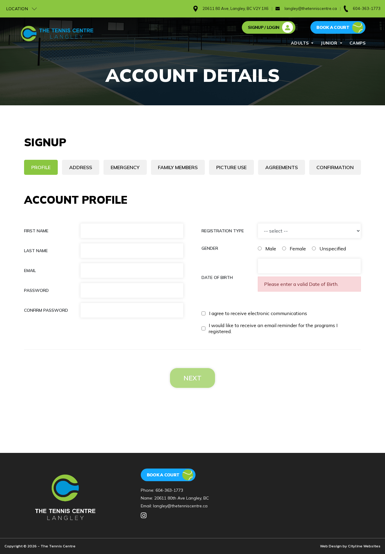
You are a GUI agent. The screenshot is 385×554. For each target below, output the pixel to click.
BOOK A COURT (332, 27)
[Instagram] (143, 515)
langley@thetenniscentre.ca (311, 8)
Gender (210, 248)
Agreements (281, 167)
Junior (329, 43)
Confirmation (335, 167)
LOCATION (17, 8)
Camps (357, 43)
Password (36, 290)
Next (192, 378)
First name (36, 231)
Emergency (125, 167)
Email (30, 270)
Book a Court (163, 475)
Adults (300, 43)
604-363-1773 (169, 490)
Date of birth (217, 277)
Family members (178, 167)
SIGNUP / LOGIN (263, 27)
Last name (36, 250)
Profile (41, 167)
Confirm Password (46, 310)
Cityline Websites (364, 546)
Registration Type (223, 231)
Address (80, 167)
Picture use (231, 167)
